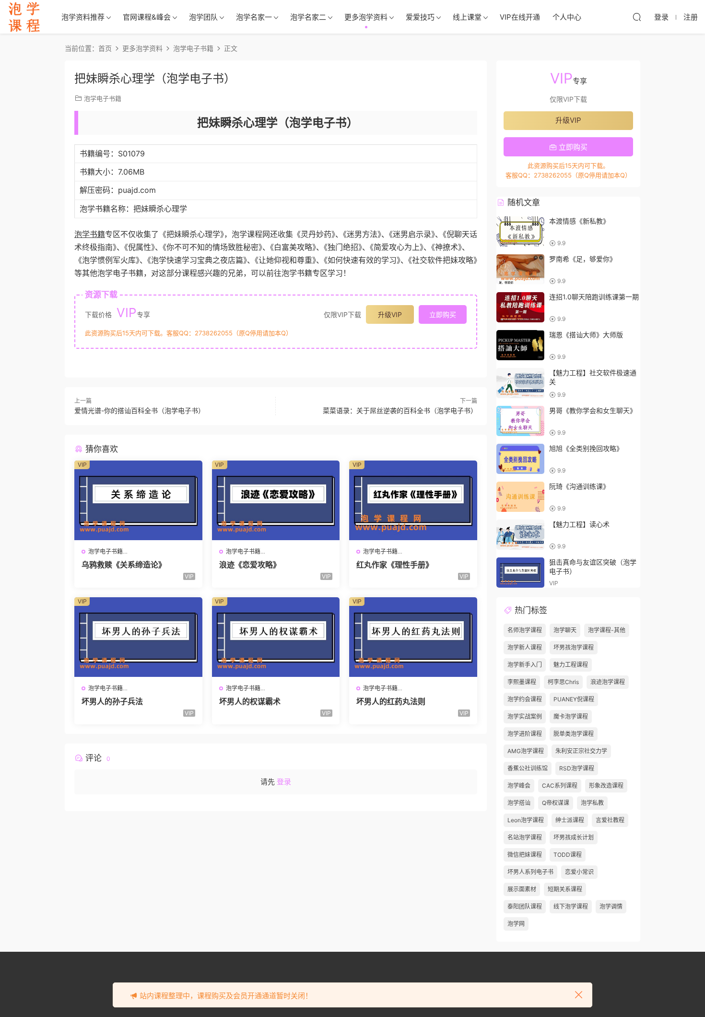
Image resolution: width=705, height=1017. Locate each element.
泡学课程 (24, 17)
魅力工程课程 (570, 664)
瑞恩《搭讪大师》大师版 (586, 335)
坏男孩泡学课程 (573, 647)
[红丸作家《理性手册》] (413, 500)
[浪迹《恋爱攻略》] (276, 500)
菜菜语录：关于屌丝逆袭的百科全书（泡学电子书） (400, 410)
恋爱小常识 (579, 871)
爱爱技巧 (420, 17)
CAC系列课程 (559, 785)
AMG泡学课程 (525, 751)
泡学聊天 (564, 630)
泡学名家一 (254, 17)
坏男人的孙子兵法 (112, 701)
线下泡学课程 (570, 906)
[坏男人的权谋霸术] (276, 637)
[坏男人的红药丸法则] (413, 637)
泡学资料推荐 (83, 17)
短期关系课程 (565, 889)
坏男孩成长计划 (573, 837)
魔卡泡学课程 (570, 716)
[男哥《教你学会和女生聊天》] (520, 421)
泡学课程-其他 (606, 630)
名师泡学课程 (524, 630)
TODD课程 (567, 854)
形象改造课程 (606, 785)
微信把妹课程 (524, 854)
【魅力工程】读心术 (579, 524)
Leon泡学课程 (525, 820)
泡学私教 (592, 802)
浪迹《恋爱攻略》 (250, 564)
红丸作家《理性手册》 (394, 564)
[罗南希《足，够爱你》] (520, 269)
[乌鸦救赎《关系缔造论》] (138, 500)
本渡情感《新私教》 (579, 221)
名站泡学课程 (524, 837)
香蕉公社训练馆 (527, 768)
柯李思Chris (563, 682)
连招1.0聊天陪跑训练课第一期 (594, 297)
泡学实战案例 (524, 716)
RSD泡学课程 (576, 768)
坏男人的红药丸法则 (390, 701)
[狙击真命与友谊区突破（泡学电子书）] (520, 572)
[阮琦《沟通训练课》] (520, 497)
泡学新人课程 (524, 647)
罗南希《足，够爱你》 (582, 259)
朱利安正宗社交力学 (581, 751)
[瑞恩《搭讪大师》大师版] (520, 345)
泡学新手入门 (524, 664)
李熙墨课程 (521, 682)
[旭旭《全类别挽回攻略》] (520, 459)
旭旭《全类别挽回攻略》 (586, 448)
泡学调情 (611, 906)
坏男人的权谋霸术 (250, 701)
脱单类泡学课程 (573, 733)
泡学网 (516, 923)
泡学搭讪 (518, 802)
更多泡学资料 (366, 17)
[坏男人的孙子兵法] (138, 637)
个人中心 (566, 17)
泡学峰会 (518, 785)
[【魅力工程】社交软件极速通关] (520, 383)
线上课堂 (467, 17)
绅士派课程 (569, 820)
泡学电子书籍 (102, 98)
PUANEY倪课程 (573, 699)
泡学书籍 (89, 234)
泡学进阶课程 (524, 733)
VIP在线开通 (520, 17)
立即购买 (442, 314)
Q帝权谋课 (555, 802)
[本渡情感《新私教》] (520, 231)
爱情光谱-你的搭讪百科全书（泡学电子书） (139, 410)
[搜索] (637, 17)
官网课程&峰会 (147, 17)
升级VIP (390, 314)
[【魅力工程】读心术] (520, 535)
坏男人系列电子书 (530, 871)
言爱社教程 (610, 820)
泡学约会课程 (524, 699)
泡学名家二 (308, 17)
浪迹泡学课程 (607, 682)
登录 (284, 781)
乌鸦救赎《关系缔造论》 (124, 564)
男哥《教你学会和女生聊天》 (592, 410)
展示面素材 (521, 889)
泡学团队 (203, 17)
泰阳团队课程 (524, 906)
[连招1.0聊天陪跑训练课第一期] (520, 307)
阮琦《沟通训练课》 (579, 486)
